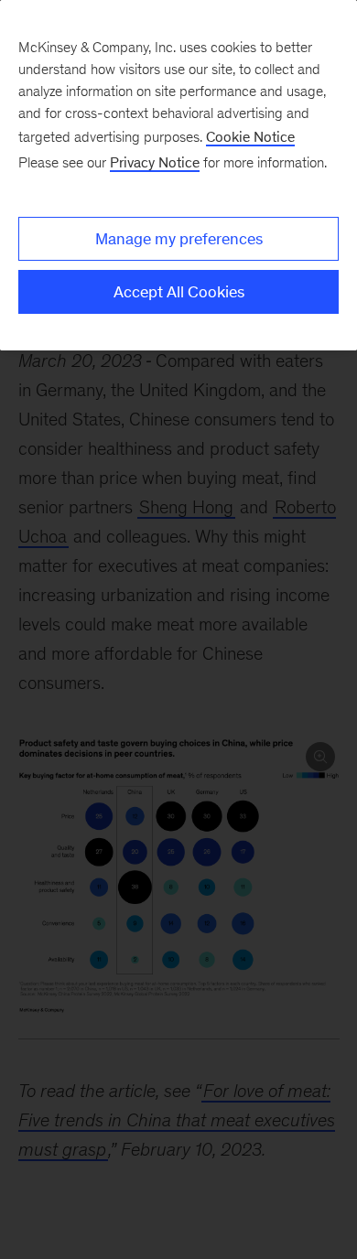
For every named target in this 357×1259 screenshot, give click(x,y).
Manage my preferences (179, 239)
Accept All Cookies (179, 292)
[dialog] (178, 175)
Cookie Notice (250, 137)
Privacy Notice (155, 162)
